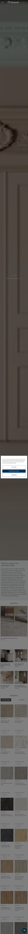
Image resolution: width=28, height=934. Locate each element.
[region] (14, 467)
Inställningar (14, 474)
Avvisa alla (14, 467)
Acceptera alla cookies (14, 471)
